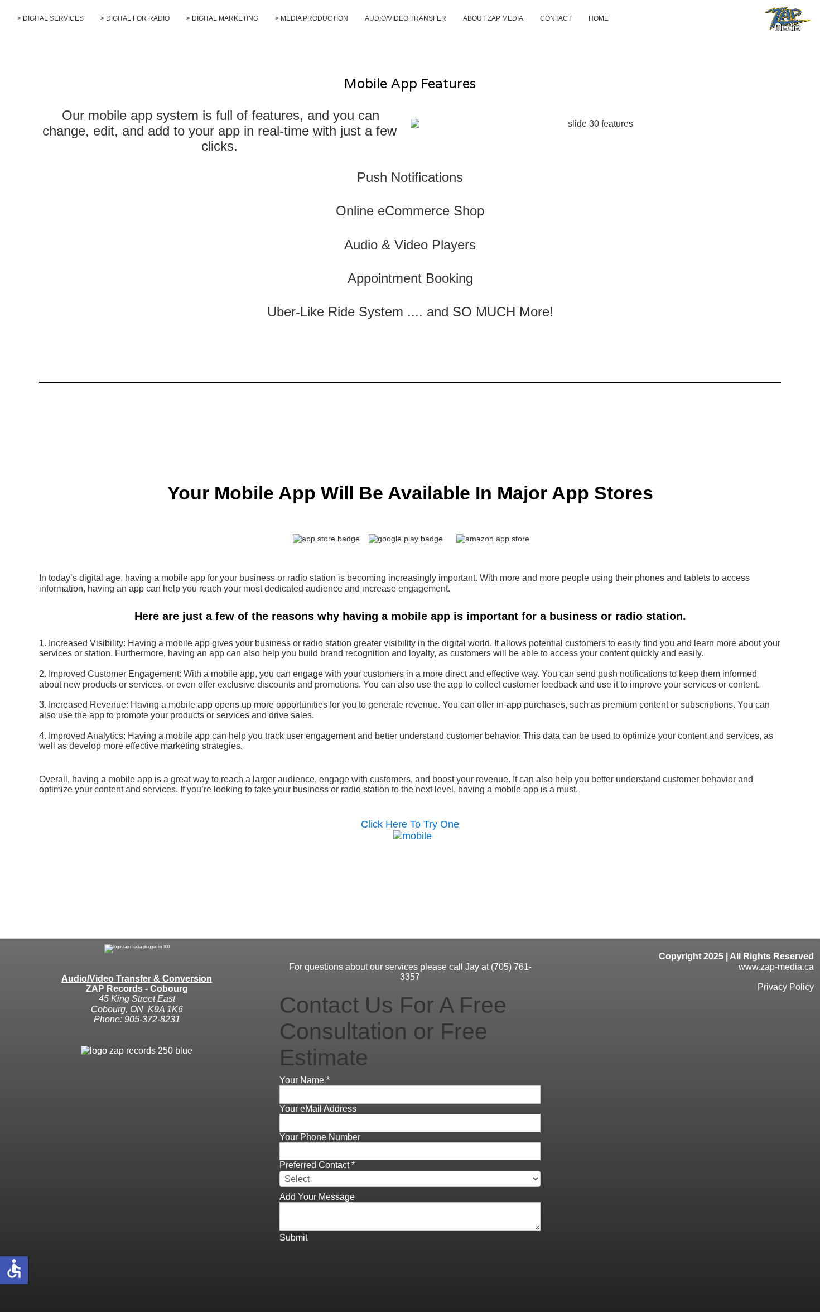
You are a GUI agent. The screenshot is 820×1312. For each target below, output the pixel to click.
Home (599, 18)
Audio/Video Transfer (405, 18)
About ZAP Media (493, 18)
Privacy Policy (786, 987)
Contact (556, 18)
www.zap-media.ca (776, 967)
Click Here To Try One (410, 824)
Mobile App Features (410, 84)
